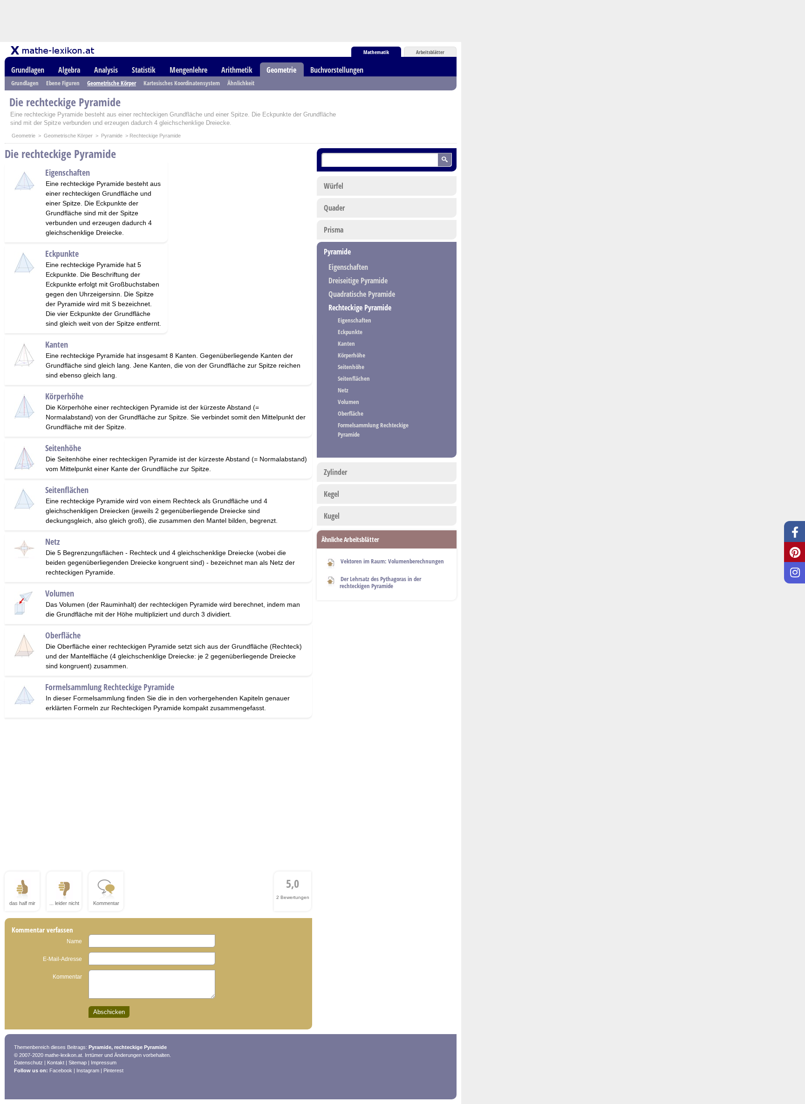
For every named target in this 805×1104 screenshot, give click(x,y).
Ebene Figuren (63, 83)
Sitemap (77, 1062)
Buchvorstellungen (336, 70)
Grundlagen (27, 70)
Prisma (333, 230)
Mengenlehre (188, 70)
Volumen (59, 593)
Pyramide (112, 135)
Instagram (87, 1070)
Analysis (106, 70)
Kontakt (55, 1062)
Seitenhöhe (63, 447)
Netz (52, 541)
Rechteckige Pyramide (359, 307)
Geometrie (281, 70)
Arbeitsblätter (430, 51)
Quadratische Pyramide (361, 294)
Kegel (331, 494)
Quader (334, 208)
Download (330, 562)
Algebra (69, 70)
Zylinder (335, 472)
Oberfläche (63, 635)
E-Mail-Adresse (62, 959)
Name (74, 941)
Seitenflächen (67, 489)
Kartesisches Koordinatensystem (181, 83)
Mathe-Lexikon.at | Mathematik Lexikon (53, 50)
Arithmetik (236, 70)
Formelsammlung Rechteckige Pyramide (109, 687)
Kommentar (67, 977)
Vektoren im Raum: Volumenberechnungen (392, 561)
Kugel (332, 516)
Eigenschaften (67, 172)
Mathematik (376, 51)
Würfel (333, 186)
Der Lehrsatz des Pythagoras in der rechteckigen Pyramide (380, 582)
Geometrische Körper (111, 83)
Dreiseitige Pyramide (358, 280)
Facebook (60, 1070)
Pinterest (113, 1070)
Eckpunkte (62, 253)
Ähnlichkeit (240, 83)
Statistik (144, 70)
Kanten (56, 344)
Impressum (103, 1062)
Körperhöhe (64, 396)
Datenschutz (28, 1062)
